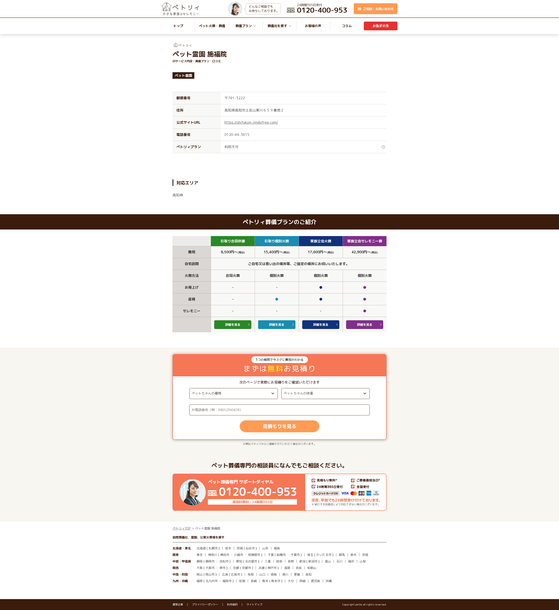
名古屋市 (251, 561)
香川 (285, 574)
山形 (265, 548)
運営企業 (178, 604)
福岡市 (227, 581)
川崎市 (238, 555)
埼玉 (310, 555)
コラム (347, 26)
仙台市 (250, 548)
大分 (291, 581)
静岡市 (210, 561)
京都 (236, 568)
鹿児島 (315, 581)
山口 (262, 574)
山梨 (363, 561)
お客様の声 (313, 26)
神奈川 (212, 555)
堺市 (222, 568)
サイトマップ (254, 604)
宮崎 (302, 581)
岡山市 (210, 574)
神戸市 (272, 568)
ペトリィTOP (182, 528)
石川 (339, 561)
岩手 (228, 548)
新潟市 (312, 561)
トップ (178, 26)
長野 (291, 561)
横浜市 (224, 555)
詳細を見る (232, 324)
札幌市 (213, 548)
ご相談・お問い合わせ (378, 9)
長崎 (254, 581)
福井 (351, 561)
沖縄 (329, 581)
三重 (268, 561)
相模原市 (254, 555)
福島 (277, 548)
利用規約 (232, 604)
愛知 (239, 561)
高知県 (178, 195)
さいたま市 (323, 555)
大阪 (200, 568)
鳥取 (251, 574)
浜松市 (224, 561)
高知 (308, 574)
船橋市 (281, 555)
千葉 (271, 555)
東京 (200, 555)
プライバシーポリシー (205, 604)
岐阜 (279, 561)
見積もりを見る (279, 426)
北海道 (201, 548)
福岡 (200, 581)
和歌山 (311, 568)
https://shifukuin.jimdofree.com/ (251, 122)
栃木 (353, 555)
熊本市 (275, 581)
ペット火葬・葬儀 (212, 26)
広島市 (235, 574)
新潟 (302, 561)
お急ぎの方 (381, 26)
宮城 (240, 548)
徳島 (274, 574)
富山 (328, 561)
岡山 (200, 574)
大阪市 (210, 568)
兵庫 (262, 568)
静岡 (200, 561)
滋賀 (287, 568)
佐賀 (242, 581)
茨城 (365, 555)
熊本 (265, 581)
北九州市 (211, 581)
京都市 (246, 568)
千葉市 (295, 555)
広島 (225, 574)
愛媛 (297, 574)
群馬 (342, 555)
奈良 (299, 568)
